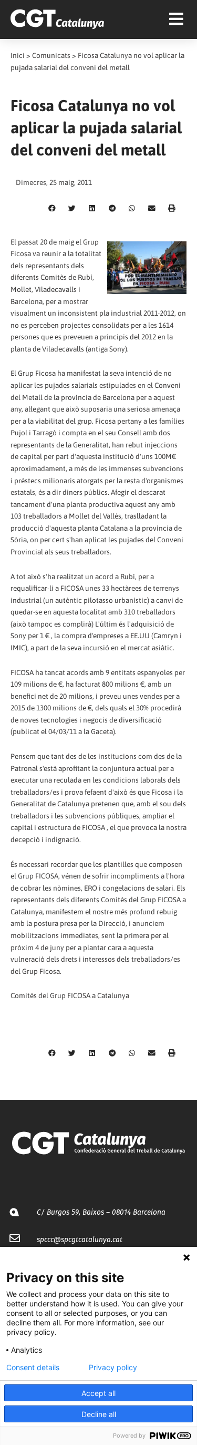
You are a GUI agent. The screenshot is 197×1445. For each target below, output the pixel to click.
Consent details (32, 1367)
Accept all (98, 1393)
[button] (52, 208)
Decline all (98, 1414)
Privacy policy (113, 1367)
